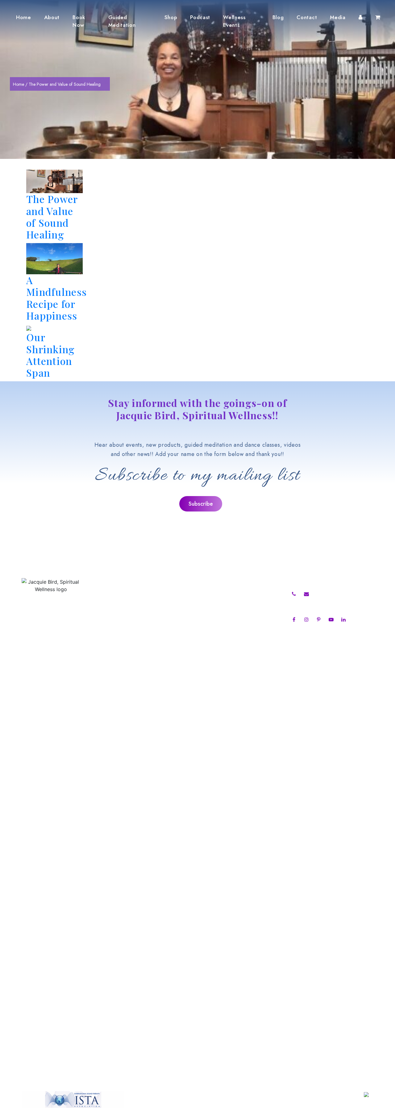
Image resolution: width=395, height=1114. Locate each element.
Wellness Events (234, 21)
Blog (278, 17)
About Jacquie (116, 594)
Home (23, 17)
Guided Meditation (122, 21)
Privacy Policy (116, 652)
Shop (170, 17)
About (52, 17)
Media (337, 17)
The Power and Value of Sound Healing (52, 216)
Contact (307, 17)
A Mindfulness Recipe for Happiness (56, 297)
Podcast (200, 17)
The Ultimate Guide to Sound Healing (224, 602)
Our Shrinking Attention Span (50, 354)
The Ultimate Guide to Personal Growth (227, 594)
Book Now (79, 21)
